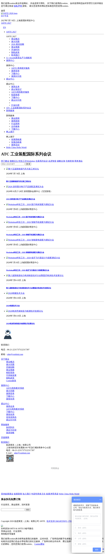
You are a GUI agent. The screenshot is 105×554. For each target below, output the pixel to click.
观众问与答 (11, 420)
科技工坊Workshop (26, 161)
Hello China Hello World (16, 147)
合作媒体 (15, 126)
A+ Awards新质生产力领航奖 (19, 58)
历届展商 (5, 437)
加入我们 (27, 494)
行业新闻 (15, 124)
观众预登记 (16, 89)
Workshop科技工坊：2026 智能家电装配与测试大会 (25, 252)
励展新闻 (18, 494)
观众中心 (10, 79)
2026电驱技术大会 (13, 306)
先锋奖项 (70, 161)
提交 (28, 510)
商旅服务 (5, 424)
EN (2, 16)
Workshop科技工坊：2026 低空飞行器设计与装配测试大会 (27, 270)
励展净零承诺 (52, 494)
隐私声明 (18, 6)
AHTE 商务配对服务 (20, 68)
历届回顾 (10, 367)
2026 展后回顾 (17, 44)
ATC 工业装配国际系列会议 (18, 108)
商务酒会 (78, 161)
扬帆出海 (61, 161)
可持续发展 (11, 375)
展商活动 (15, 145)
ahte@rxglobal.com (15, 354)
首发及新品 (11, 417)
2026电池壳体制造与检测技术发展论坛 (20, 323)
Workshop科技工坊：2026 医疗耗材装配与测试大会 (25, 217)
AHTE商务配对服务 (20, 92)
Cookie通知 (39, 544)
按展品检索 (16, 142)
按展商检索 (16, 139)
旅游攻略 (10, 433)
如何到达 (10, 427)
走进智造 (52, 161)
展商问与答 (16, 76)
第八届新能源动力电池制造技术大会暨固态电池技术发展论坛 (28, 288)
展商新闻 (15, 121)
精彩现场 (10, 372)
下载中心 (15, 73)
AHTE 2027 (6, 23)
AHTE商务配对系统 (15, 388)
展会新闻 (15, 118)
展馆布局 (10, 399)
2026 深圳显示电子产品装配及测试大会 (20, 199)
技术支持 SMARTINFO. (57, 521)
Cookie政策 (11, 381)
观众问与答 (16, 100)
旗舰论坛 (14, 161)
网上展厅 (10, 132)
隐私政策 (15, 52)
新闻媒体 (10, 110)
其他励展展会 (7, 494)
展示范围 (15, 41)
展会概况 (15, 39)
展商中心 (10, 60)
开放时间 (15, 50)
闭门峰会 (5, 161)
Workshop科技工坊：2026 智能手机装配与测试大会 (25, 235)
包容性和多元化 (38, 494)
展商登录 (15, 71)
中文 (6, 16)
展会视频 (15, 47)
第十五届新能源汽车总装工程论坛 (18, 181)
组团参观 (15, 95)
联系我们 (15, 55)
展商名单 (15, 87)
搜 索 (28, 164)
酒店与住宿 (11, 430)
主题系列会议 (41, 161)
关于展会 (5, 359)
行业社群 (15, 105)
